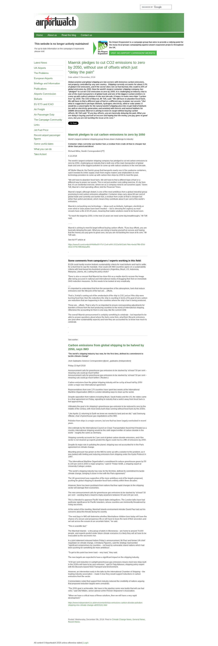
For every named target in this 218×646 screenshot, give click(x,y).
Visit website (133, 53)
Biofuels (38, 99)
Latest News (40, 62)
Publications (40, 88)
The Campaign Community (48, 119)
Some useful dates (43, 143)
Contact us (86, 35)
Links (37, 124)
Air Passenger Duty (44, 114)
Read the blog (69, 35)
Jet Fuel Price (41, 130)
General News (138, 619)
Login (85, 643)
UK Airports (40, 68)
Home (39, 35)
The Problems (41, 73)
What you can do (43, 149)
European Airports (43, 78)
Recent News (74, 622)
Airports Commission (45, 93)
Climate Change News (122, 619)
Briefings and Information (47, 83)
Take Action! (40, 154)
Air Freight (39, 109)
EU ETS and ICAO (44, 104)
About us (52, 35)
